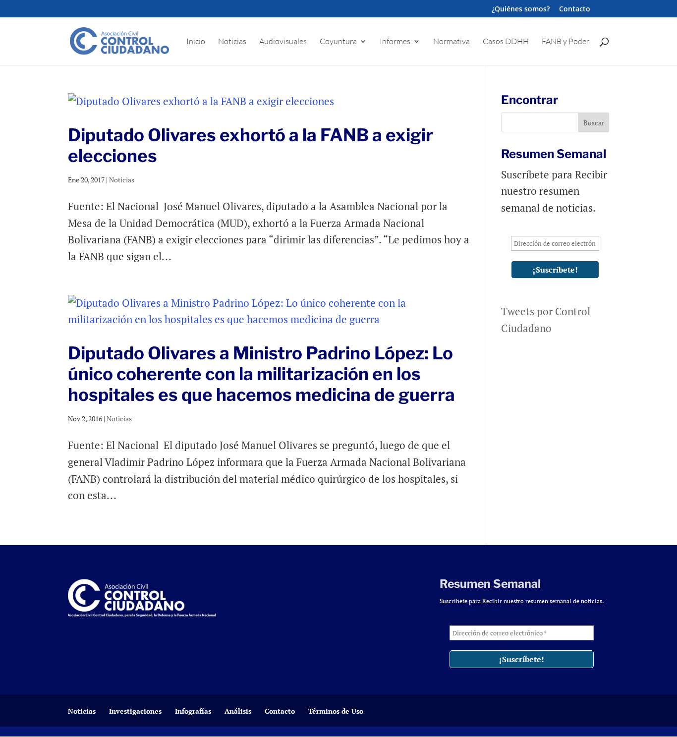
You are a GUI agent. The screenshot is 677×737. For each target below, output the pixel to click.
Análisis (238, 711)
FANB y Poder (565, 42)
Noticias (232, 42)
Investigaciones (135, 711)
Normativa (451, 42)
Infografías (193, 711)
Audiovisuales (283, 42)
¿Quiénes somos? (521, 9)
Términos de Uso (335, 711)
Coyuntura (338, 42)
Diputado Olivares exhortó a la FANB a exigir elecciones (250, 145)
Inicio (195, 42)
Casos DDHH (506, 42)
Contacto (574, 9)
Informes (395, 42)
